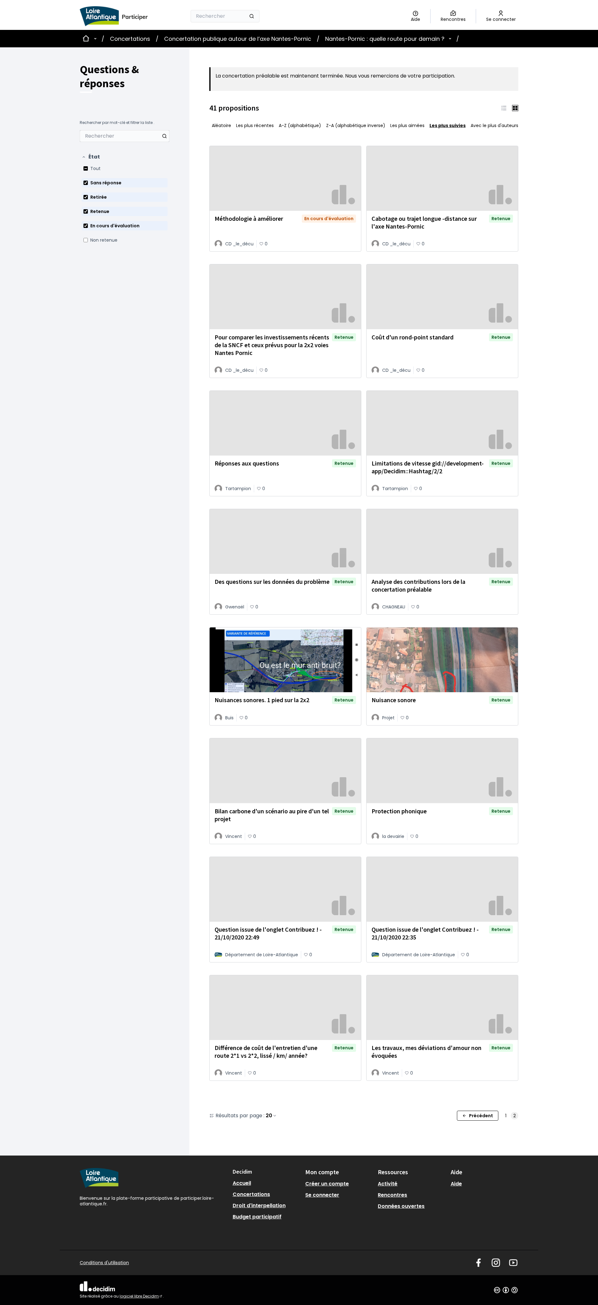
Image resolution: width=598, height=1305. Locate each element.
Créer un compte (327, 1183)
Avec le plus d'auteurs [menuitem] (494, 125)
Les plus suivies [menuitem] (448, 125)
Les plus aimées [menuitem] (407, 125)
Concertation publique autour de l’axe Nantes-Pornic (237, 39)
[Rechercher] (252, 16)
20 (269, 1116)
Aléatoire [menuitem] (221, 125)
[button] (91, 157)
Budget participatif (257, 1216)
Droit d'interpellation (259, 1205)
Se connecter (322, 1195)
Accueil (242, 1183)
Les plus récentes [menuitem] (255, 125)
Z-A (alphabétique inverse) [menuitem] (355, 125)
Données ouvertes (401, 1206)
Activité (387, 1183)
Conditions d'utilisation (104, 1263)
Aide (456, 1183)
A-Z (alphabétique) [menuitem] (300, 125)
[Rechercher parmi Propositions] (164, 136)
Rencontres (392, 1195)
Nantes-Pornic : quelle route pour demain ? (384, 39)
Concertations (130, 39)
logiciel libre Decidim (141, 1296)
